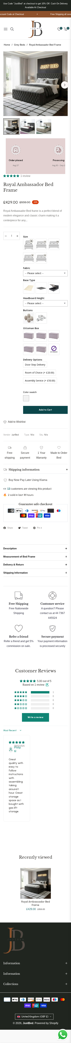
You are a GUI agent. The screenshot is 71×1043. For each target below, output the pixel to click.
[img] (17, 742)
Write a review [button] (35, 717)
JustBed (28, 1023)
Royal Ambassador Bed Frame (35, 903)
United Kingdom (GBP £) (34, 1016)
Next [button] (64, 85)
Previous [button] (6, 85)
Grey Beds (19, 44)
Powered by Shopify (46, 1023)
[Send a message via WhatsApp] (62, 1034)
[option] (35, 83)
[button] (11, 176)
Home (7, 44)
